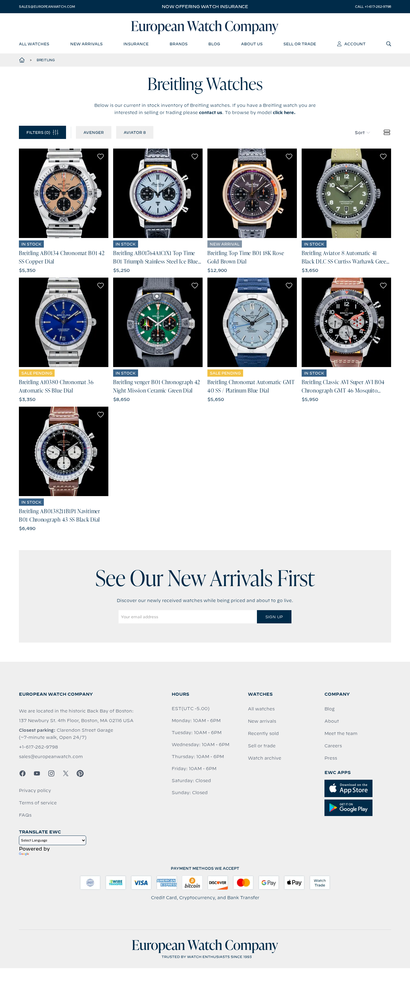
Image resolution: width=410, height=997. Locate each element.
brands (179, 44)
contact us (210, 112)
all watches (34, 44)
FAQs (25, 815)
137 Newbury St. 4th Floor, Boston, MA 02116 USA (76, 720)
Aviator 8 (135, 132)
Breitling (46, 60)
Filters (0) (38, 132)
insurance (136, 44)
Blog (329, 708)
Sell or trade (262, 745)
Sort (360, 132)
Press (330, 758)
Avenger (93, 132)
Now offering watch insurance (205, 6)
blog (214, 44)
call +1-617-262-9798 (373, 6)
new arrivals (86, 44)
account (355, 44)
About (331, 721)
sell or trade (299, 44)
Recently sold (263, 733)
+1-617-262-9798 (38, 747)
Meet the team (340, 733)
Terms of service (38, 802)
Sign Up (274, 617)
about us (252, 44)
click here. (284, 112)
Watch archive (264, 758)
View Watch (64, 193)
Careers (333, 745)
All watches (261, 708)
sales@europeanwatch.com (47, 6)
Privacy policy (35, 790)
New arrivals (262, 721)
